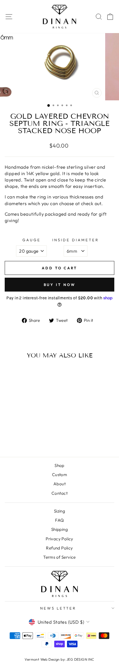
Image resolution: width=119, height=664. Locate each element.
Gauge (31, 240)
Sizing (59, 511)
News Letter (58, 608)
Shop (59, 465)
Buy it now (60, 284)
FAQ (59, 520)
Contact (59, 493)
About (59, 483)
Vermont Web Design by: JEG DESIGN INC (59, 659)
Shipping (59, 529)
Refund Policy (59, 548)
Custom (59, 474)
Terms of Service (59, 557)
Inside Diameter (75, 240)
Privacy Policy (59, 538)
